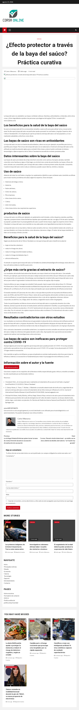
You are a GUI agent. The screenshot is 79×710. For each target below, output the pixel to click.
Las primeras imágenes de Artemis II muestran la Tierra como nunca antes (15, 547)
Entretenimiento (9, 581)
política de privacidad (11, 603)
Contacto (7, 583)
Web (7, 494)
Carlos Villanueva (11, 71)
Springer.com (9, 402)
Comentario (10, 456)
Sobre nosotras (9, 593)
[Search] (76, 30)
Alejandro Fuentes (20, 552)
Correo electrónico (12, 488)
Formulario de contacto (11, 596)
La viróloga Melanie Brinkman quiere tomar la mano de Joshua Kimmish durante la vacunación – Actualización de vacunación (21, 439)
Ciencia (39, 39)
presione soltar (60, 151)
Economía (7, 571)
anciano (61, 160)
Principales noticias (10, 567)
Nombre (9, 481)
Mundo (6, 569)
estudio (68, 273)
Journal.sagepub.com (52, 392)
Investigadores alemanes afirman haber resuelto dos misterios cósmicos (39, 547)
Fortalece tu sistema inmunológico (44, 262)
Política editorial (9, 600)
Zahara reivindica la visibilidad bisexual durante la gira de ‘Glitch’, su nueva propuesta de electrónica (15, 694)
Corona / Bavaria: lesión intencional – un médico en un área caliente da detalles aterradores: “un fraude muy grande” (57, 439)
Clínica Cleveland (29, 384)
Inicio (6, 564)
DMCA (6, 598)
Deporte (6, 578)
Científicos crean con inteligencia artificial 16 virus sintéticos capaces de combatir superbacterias (63, 647)
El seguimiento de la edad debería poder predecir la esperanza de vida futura (63, 547)
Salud (8, 621)
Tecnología (7, 576)
